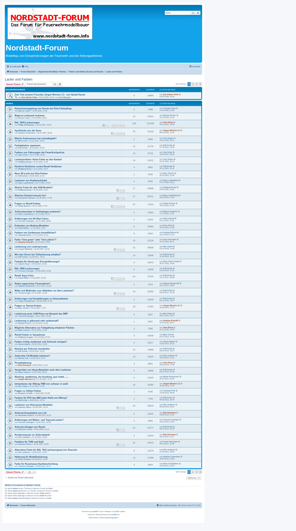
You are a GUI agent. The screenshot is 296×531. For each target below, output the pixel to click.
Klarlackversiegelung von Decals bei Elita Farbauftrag (43, 108)
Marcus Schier (24, 111)
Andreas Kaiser (24, 407)
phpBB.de (115, 514)
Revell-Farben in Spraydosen (30, 334)
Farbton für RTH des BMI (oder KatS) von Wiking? (41, 398)
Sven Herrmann (169, 239)
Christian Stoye (169, 108)
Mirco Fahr (22, 141)
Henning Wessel (170, 232)
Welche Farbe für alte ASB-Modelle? (34, 187)
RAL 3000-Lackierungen (27, 268)
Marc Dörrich (168, 173)
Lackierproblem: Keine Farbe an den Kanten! (38, 159)
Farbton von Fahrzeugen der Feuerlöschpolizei (39, 152)
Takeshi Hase (24, 264)
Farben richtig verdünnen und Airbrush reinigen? (41, 341)
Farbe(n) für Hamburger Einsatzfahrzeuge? (37, 261)
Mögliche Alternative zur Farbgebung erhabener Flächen (44, 327)
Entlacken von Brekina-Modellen (32, 225)
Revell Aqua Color (24, 275)
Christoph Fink (169, 391)
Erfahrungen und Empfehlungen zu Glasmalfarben (41, 298)
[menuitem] (25, 66)
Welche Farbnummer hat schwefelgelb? (36, 138)
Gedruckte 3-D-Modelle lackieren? (32, 356)
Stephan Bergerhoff (26, 286)
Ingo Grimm (23, 155)
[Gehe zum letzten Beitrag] (180, 94)
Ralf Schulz (23, 148)
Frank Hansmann (170, 442)
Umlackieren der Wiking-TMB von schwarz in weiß (41, 384)
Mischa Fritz (23, 358)
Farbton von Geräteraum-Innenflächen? (35, 232)
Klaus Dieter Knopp (171, 261)
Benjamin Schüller (25, 393)
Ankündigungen (64, 97)
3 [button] (196, 84)
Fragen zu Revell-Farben (27, 203)
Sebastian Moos (25, 235)
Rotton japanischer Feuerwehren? (32, 283)
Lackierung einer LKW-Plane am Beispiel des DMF (41, 313)
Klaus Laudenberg (25, 183)
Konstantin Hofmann (26, 198)
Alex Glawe (167, 246)
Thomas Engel (24, 293)
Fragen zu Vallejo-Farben (28, 391)
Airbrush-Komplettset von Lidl (31, 413)
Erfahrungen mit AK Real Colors (32, 218)
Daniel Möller (23, 228)
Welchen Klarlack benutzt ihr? (30, 195)
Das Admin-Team (29, 97)
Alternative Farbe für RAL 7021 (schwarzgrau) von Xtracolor (46, 450)
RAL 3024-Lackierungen (27, 122)
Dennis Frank (23, 118)
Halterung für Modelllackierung (31, 457)
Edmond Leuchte (25, 429)
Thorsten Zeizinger (26, 221)
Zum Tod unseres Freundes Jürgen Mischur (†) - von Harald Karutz (50, 94)
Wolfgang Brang (24, 162)
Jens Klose (168, 122)
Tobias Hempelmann (26, 301)
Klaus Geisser (24, 330)
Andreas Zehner (25, 444)
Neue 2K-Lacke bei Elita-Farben (31, 173)
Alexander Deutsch (26, 415)
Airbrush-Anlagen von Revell (30, 427)
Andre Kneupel (24, 459)
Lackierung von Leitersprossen (31, 246)
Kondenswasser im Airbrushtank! (32, 435)
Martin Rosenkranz (171, 377)
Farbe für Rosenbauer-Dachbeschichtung (36, 464)
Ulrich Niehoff (168, 218)
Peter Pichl (167, 225)
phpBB (94, 511)
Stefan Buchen (24, 206)
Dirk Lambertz (169, 356)
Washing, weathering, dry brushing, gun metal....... (42, 377)
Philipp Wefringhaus (26, 125)
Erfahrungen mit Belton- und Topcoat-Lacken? (39, 420)
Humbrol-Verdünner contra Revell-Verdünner (38, 166)
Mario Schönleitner (170, 464)
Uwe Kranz (167, 152)
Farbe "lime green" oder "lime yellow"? (35, 239)
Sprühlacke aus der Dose (28, 130)
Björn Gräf (167, 334)
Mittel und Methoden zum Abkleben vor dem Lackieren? (44, 290)
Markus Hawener (170, 211)
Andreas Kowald (25, 242)
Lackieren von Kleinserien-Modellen (34, 405)
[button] (200, 84)
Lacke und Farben (18, 79)
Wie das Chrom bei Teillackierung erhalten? (38, 254)
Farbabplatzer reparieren (28, 145)
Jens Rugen (168, 138)
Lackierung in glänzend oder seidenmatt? (37, 320)
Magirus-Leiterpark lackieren (30, 115)
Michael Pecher (169, 115)
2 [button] (192, 84)
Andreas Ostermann (26, 133)
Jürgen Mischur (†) (171, 130)
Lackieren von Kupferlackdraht (31, 180)
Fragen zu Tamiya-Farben (28, 305)
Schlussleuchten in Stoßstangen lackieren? (38, 211)
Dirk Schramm (24, 365)
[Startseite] (50, 24)
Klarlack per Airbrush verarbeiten (32, 349)
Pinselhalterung (23, 363)
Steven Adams (24, 344)
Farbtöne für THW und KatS (29, 442)
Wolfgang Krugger (25, 337)
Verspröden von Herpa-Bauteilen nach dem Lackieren (43, 370)
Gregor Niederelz (25, 249)
